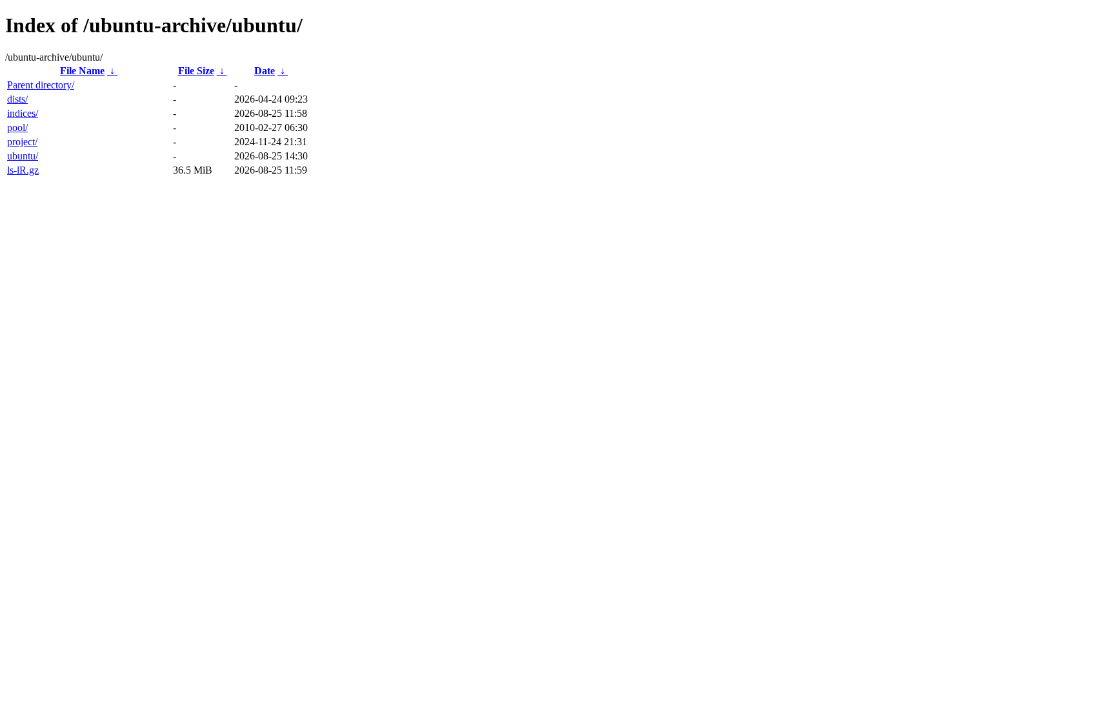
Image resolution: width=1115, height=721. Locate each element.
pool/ (17, 127)
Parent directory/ (40, 84)
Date (264, 70)
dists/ (17, 99)
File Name (82, 70)
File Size (196, 70)
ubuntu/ (22, 155)
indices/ (22, 113)
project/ (22, 141)
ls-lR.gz (23, 170)
